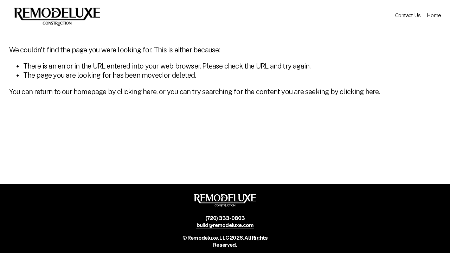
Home (434, 15)
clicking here (136, 91)
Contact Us (407, 15)
